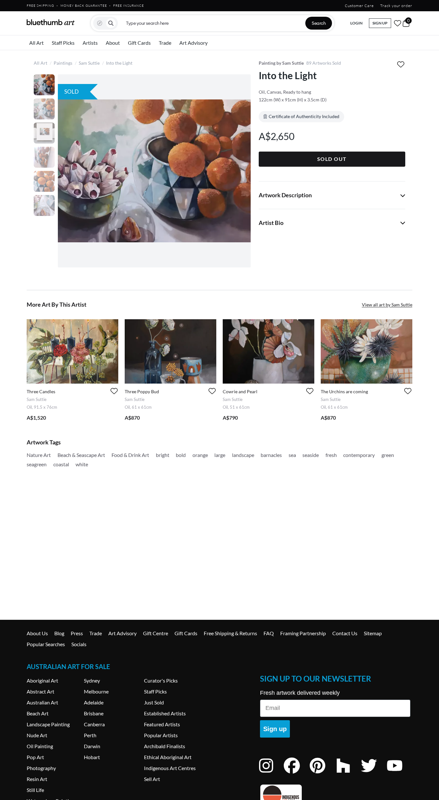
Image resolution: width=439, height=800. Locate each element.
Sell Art (152, 779)
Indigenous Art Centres (170, 768)
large (219, 455)
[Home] (51, 22)
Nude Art (37, 735)
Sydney (92, 680)
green (387, 455)
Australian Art (42, 702)
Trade (165, 43)
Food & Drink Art (130, 455)
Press (77, 633)
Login (356, 23)
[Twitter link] (374, 774)
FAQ (269, 633)
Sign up (275, 728)
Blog (59, 633)
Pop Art (35, 757)
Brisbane (93, 713)
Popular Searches (46, 644)
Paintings (63, 63)
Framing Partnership (303, 633)
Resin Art (37, 779)
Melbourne (96, 691)
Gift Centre (155, 633)
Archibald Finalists (164, 746)
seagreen (37, 464)
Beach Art (38, 713)
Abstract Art (40, 691)
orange (200, 455)
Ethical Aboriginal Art (168, 757)
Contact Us (344, 633)
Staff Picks (63, 43)
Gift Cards (139, 43)
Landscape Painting (48, 724)
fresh (331, 455)
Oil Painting (40, 746)
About (113, 43)
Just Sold (154, 702)
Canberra (94, 724)
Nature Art (39, 455)
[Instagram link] (271, 774)
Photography (41, 768)
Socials (78, 644)
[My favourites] (397, 23)
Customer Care (359, 5)
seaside (310, 455)
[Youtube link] (399, 774)
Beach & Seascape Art (81, 455)
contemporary (359, 455)
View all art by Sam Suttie (387, 304)
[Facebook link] (296, 774)
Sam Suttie (89, 63)
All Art (36, 43)
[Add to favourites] (401, 64)
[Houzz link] (348, 774)
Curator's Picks (161, 680)
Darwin (92, 746)
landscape (243, 455)
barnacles (271, 455)
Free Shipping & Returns (230, 633)
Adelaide (93, 702)
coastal (61, 464)
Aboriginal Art (42, 680)
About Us (37, 633)
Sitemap (373, 633)
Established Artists (165, 713)
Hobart (92, 757)
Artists (90, 43)
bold (181, 455)
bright (162, 455)
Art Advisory (193, 43)
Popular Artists (161, 735)
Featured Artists (162, 724)
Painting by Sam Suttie (281, 63)
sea (292, 455)
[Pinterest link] (322, 774)
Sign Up (380, 23)
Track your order (396, 5)
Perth (90, 735)
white (82, 464)
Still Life (35, 790)
